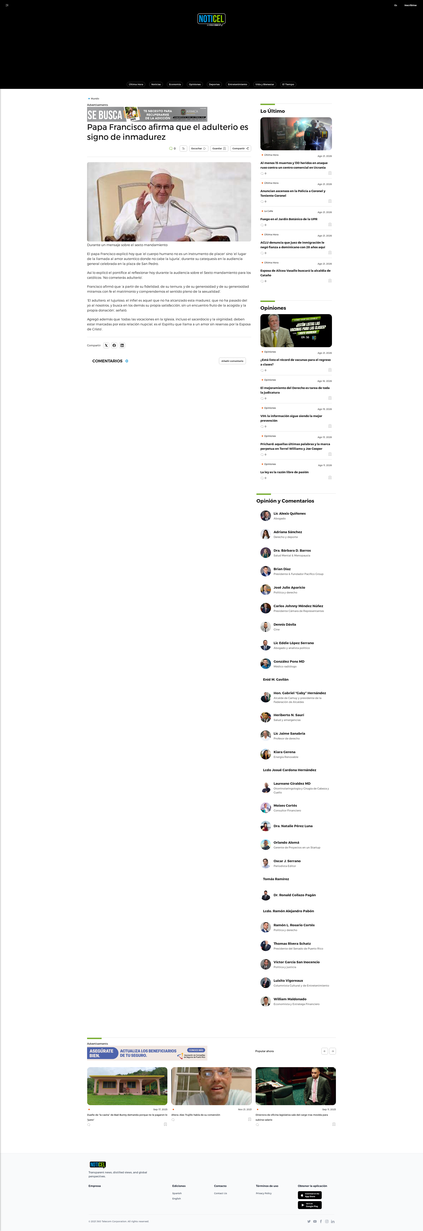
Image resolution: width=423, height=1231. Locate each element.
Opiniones (195, 84)
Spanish (177, 1193)
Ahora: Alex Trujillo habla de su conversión (111, 1114)
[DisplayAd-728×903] (169, 114)
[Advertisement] (211, 52)
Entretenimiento (237, 84)
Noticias (156, 84)
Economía (175, 84)
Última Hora (136, 84)
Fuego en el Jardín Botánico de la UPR (288, 219)
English (176, 1198)
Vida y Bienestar (264, 84)
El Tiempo (288, 84)
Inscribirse (410, 5)
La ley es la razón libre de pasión (284, 472)
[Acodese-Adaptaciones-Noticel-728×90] (147, 1053)
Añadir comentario (232, 361)
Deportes (214, 84)
